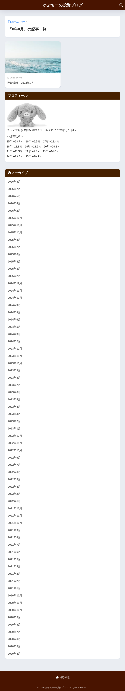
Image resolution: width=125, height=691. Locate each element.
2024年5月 (14, 326)
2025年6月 (14, 254)
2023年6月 (14, 392)
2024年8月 (14, 312)
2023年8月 (14, 377)
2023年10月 (15, 363)
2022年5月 (14, 479)
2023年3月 (14, 414)
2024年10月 (15, 297)
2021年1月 (14, 588)
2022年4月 (14, 486)
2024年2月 (14, 341)
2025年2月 (14, 276)
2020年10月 (15, 610)
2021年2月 (14, 581)
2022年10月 (15, 450)
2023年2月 (14, 421)
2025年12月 (15, 218)
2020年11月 (15, 602)
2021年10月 (15, 523)
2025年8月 (14, 239)
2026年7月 (14, 189)
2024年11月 (15, 290)
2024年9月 (14, 305)
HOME (64, 677)
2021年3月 (14, 573)
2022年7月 (14, 464)
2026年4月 (14, 203)
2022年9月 (14, 457)
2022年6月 (14, 472)
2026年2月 (14, 210)
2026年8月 (14, 181)
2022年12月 (15, 435)
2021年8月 (14, 537)
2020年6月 (14, 639)
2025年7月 (14, 247)
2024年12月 (15, 283)
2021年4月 (14, 566)
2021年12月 (15, 508)
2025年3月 (14, 268)
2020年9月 (14, 617)
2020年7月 (14, 631)
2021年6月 (14, 552)
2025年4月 (14, 261)
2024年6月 (14, 319)
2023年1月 (14, 428)
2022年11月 (15, 443)
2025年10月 (15, 232)
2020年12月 (15, 595)
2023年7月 (14, 385)
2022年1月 (14, 501)
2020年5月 (14, 646)
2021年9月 (14, 530)
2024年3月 (14, 334)
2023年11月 (15, 356)
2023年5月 (14, 399)
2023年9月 (14, 370)
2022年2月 (14, 493)
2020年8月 (14, 624)
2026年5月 (14, 196)
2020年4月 (14, 653)
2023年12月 (15, 348)
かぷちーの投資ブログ (63, 5)
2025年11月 (15, 225)
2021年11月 (15, 515)
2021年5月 (14, 559)
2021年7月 (14, 544)
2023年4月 (14, 406)
